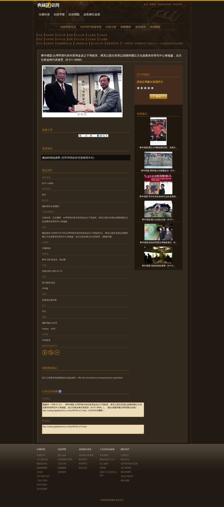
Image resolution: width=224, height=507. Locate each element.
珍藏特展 (44, 14)
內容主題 (111, 26)
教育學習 (83, 459)
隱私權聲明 (126, 471)
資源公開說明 (127, 475)
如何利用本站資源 (129, 463)
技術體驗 (74, 14)
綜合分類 (80, 34)
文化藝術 (92, 34)
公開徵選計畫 (81, 43)
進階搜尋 (140, 26)
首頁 (146, 4)
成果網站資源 (91, 14)
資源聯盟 (155, 26)
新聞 (71, 34)
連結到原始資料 (51, 157)
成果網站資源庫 (86, 455)
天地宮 (40, 471)
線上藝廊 (104, 463)
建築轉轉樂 (42, 467)
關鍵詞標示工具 (107, 459)
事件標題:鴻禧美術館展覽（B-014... (158, 265)
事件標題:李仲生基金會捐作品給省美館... (158, 196)
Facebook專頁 (164, 4)
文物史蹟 (103, 34)
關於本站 (125, 459)
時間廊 (103, 467)
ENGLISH (177, 4)
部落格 (153, 4)
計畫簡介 (125, 455)
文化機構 (103, 39)
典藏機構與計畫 (64, 43)
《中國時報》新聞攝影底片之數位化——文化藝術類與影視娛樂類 (152, 43)
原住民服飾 (42, 488)
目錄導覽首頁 (68, 26)
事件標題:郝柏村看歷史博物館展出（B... (158, 242)
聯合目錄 (62, 455)
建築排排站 (42, 463)
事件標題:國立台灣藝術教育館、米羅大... (158, 147)
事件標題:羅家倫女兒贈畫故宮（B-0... (158, 170)
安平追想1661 (43, 475)
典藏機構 (125, 26)
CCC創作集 (42, 459)
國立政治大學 (97, 43)
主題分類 (62, 463)
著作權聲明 (126, 467)
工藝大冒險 (42, 480)
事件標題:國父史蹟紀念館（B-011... (158, 219)
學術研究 (83, 463)
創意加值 (83, 467)
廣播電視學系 (112, 43)
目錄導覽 (59, 14)
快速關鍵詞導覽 (65, 459)
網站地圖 (125, 480)
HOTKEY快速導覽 (91, 26)
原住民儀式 (42, 484)
